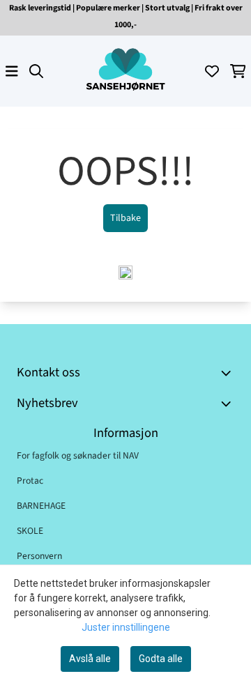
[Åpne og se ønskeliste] (212, 71)
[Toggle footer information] (228, 372)
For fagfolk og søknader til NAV (78, 455)
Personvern (39, 555)
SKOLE (30, 530)
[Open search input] (36, 71)
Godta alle (161, 658)
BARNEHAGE (41, 505)
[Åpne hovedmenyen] (12, 71)
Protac (30, 480)
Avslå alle (90, 658)
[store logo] (125, 71)
